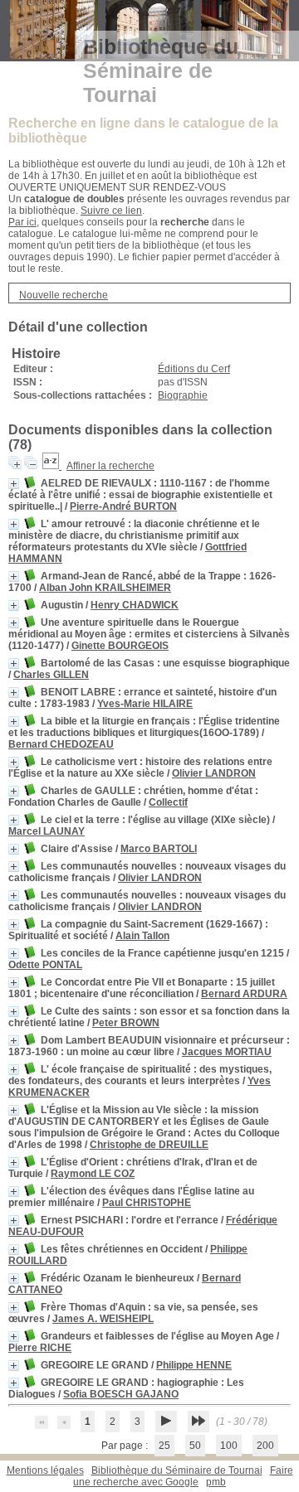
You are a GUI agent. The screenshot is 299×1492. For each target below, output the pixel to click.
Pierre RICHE (39, 1348)
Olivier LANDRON (214, 773)
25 (164, 1445)
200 (265, 1445)
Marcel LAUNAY (46, 831)
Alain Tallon (142, 936)
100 (229, 1445)
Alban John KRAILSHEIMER (105, 587)
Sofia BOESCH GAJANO (121, 1394)
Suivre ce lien (111, 210)
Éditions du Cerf (194, 369)
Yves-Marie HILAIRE (145, 704)
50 (195, 1445)
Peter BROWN (125, 1023)
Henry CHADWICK (135, 605)
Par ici (22, 222)
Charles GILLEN (51, 675)
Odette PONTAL (45, 965)
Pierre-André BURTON (123, 506)
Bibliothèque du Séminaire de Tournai (176, 1470)
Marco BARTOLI (158, 849)
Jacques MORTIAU (227, 1052)
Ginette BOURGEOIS (120, 646)
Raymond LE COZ (93, 1174)
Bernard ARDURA (244, 994)
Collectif (168, 802)
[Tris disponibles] (51, 466)
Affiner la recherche (110, 466)
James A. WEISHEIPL (103, 1319)
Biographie (183, 395)
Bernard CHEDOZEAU (61, 744)
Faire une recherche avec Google (183, 1476)
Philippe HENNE (194, 1365)
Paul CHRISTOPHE (146, 1203)
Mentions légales (45, 1470)
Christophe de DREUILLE (149, 1144)
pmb (216, 1482)
